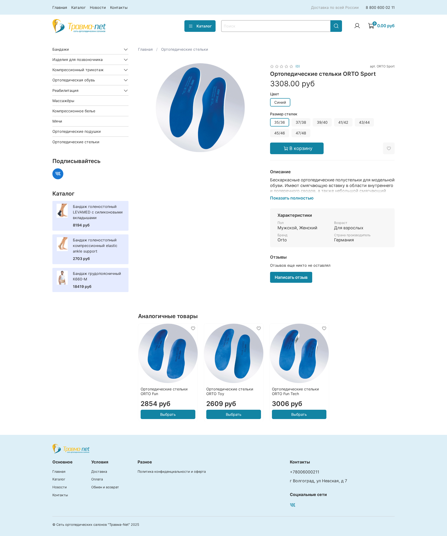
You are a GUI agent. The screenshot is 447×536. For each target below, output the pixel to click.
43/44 (364, 122)
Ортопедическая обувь (73, 80)
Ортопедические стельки (184, 49)
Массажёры (63, 100)
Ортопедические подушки (76, 131)
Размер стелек (283, 114)
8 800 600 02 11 (380, 7)
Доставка (99, 471)
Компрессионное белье (73, 111)
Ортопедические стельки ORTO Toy (229, 391)
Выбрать (168, 414)
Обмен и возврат (105, 487)
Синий (280, 102)
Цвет (274, 94)
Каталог (78, 7)
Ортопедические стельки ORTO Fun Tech (295, 391)
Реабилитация (65, 90)
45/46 (279, 133)
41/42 (343, 122)
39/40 (322, 122)
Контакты (119, 7)
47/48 (301, 133)
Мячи (57, 121)
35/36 (279, 122)
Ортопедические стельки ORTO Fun (164, 391)
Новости (98, 7)
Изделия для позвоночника (77, 59)
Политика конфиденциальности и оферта (172, 471)
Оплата (97, 479)
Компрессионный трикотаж (78, 69)
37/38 (301, 122)
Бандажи (60, 49)
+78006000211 (304, 471)
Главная (59, 7)
